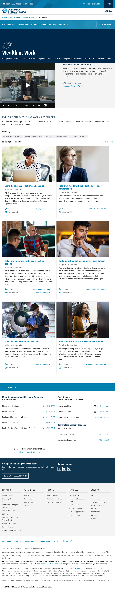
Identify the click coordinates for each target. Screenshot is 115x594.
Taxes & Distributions (76, 508)
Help (92, 495)
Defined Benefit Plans (33, 136)
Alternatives (28, 506)
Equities (27, 495)
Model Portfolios (8, 511)
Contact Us (95, 515)
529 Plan (5, 514)
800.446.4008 (49, 423)
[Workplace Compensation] (28, 164)
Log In (108, 4)
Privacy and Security (10, 541)
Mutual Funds (7, 495)
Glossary (68, 541)
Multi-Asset (28, 502)
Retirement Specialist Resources (76, 500)
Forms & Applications (77, 512)
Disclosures (58, 541)
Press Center (95, 512)
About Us (95, 490)
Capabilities (29, 490)
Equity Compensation (78, 136)
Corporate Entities (45, 541)
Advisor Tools (74, 505)
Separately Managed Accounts (10, 506)
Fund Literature (74, 515)
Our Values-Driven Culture (97, 507)
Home (4, 17)
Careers (93, 519)
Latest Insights (52, 495)
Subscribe (104, 25)
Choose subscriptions (15, 476)
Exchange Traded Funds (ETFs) (11, 500)
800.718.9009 (49, 406)
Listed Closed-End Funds (11, 530)
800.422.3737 (105, 440)
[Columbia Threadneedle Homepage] (14, 12)
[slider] (27, 102)
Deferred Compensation (12, 136)
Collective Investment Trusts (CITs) (10, 519)
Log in (19, 449)
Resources (73, 490)
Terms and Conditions (28, 541)
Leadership (95, 499)
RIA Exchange (74, 495)
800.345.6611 (105, 434)
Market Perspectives (54, 499)
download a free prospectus (51, 564)
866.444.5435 (49, 417)
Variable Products (9, 523)
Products (6, 490)
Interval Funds (7, 527)
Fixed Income (29, 499)
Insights (12, 17)
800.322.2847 (49, 428)
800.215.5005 (49, 412)
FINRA (77, 568)
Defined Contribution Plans (56, 136)
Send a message (103, 406)
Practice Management (25, 17)
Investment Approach (99, 502)
